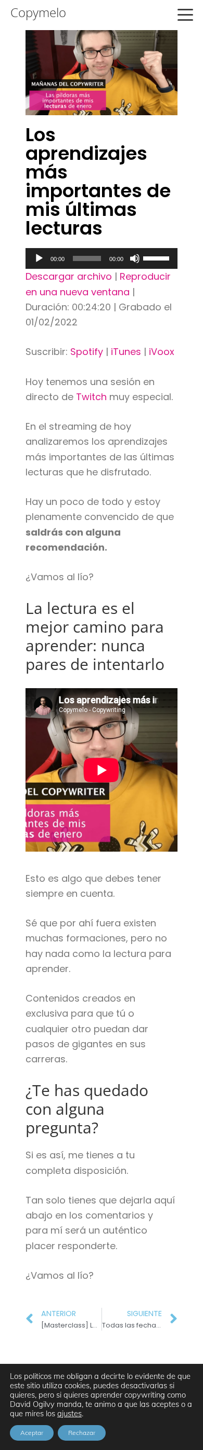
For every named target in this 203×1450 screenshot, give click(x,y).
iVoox (161, 351)
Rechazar (81, 1433)
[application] (101, 258)
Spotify (86, 351)
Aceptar (31, 1433)
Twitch (91, 396)
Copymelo (38, 12)
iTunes (126, 351)
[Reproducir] (39, 258)
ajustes (69, 1413)
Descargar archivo (69, 276)
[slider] (157, 257)
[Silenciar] (135, 258)
